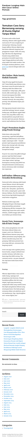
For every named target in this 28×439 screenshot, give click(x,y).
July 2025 (6, 405)
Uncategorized (8, 428)
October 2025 (8, 398)
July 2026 (7, 379)
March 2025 (7, 413)
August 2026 (8, 376)
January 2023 (8, 416)
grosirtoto (4, 301)
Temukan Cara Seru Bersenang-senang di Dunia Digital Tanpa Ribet (13, 29)
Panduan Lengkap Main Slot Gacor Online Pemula (13, 7)
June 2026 (7, 381)
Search (4, 311)
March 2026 (7, 387)
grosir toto (5, 67)
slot (21, 301)
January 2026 (8, 392)
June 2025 (7, 407)
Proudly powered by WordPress (15, 436)
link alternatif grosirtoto (14, 301)
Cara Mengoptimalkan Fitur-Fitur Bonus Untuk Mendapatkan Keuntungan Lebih (14, 334)
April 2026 (7, 385)
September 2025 (9, 400)
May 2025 (7, 409)
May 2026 (7, 383)
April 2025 (7, 411)
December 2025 (8, 394)
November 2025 (9, 396)
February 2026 (8, 389)
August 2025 (8, 403)
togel (23, 301)
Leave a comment (8, 302)
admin (6, 299)
